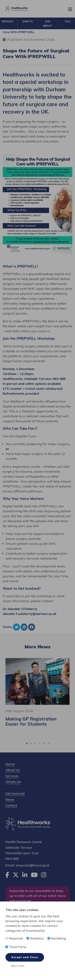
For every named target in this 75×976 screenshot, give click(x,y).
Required (15, 938)
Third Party (17, 947)
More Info (18, 965)
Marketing (58, 938)
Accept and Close (24, 957)
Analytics (36, 938)
